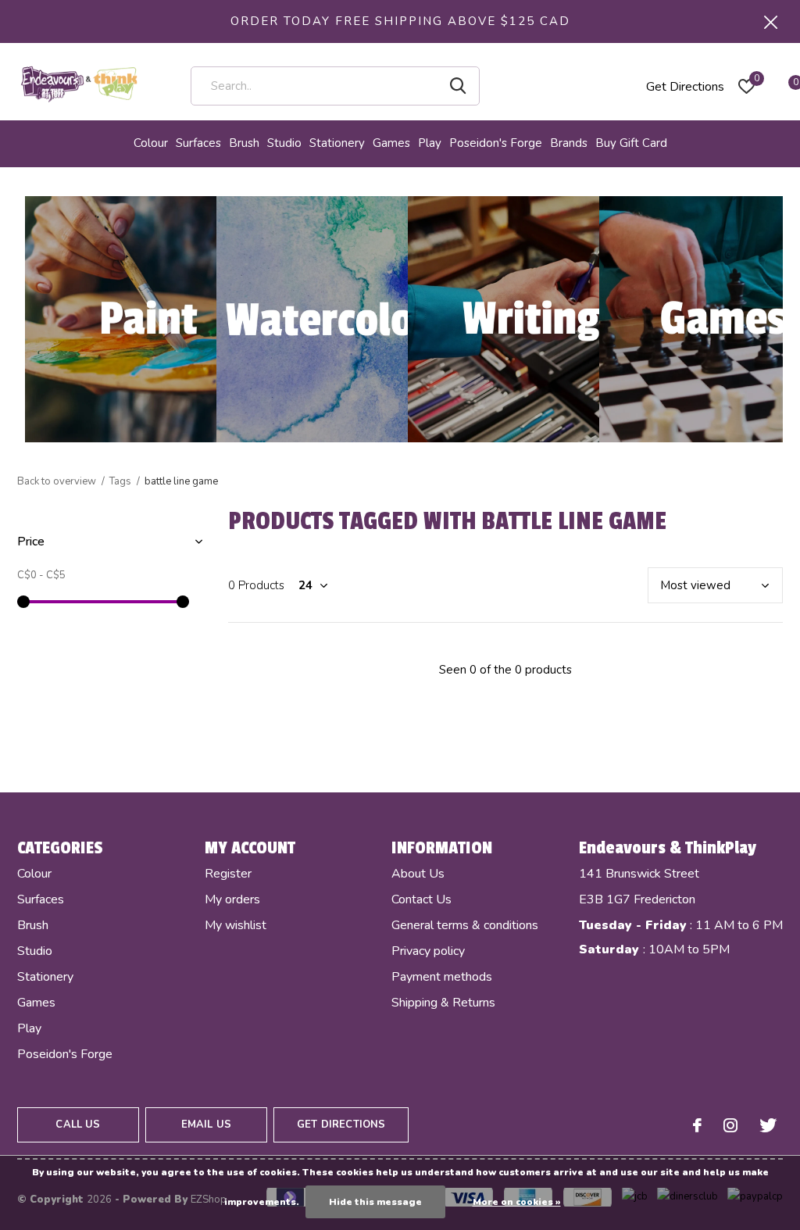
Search (458, 85)
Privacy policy (428, 951)
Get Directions (685, 86)
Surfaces (198, 143)
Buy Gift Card (631, 143)
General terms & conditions (464, 925)
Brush (244, 143)
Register (228, 873)
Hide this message (375, 1202)
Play (429, 143)
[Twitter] (768, 1125)
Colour (151, 143)
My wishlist (235, 925)
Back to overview (56, 481)
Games (391, 143)
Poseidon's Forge (495, 143)
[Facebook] (697, 1125)
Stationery (337, 143)
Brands (569, 143)
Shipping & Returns (443, 1002)
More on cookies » (517, 1202)
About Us (418, 873)
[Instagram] (730, 1125)
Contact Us (421, 899)
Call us (77, 1124)
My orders (232, 899)
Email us (206, 1124)
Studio (284, 143)
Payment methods (441, 976)
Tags (120, 481)
